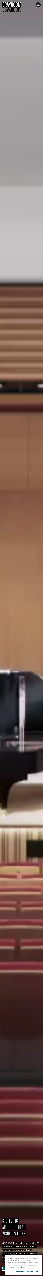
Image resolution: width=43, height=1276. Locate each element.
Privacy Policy (19, 1267)
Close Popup (21, 1271)
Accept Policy (34, 1271)
